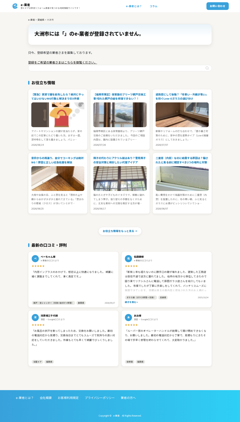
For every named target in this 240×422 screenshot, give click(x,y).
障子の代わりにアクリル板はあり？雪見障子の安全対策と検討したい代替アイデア (119, 160)
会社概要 (46, 397)
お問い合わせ (217, 6)
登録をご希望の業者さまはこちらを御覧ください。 (62, 62)
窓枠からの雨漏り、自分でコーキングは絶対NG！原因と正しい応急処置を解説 (57, 160)
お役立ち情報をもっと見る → (120, 231)
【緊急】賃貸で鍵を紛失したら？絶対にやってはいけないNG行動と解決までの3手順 (57, 96)
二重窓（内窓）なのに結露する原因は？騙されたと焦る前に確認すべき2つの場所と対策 (182, 160)
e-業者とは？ (134, 6)
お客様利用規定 (68, 397)
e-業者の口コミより (50, 260)
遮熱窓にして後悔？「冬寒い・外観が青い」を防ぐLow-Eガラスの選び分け (182, 96)
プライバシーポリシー (100, 397)
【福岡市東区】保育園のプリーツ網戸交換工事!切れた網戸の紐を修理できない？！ (119, 96)
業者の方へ (128, 397)
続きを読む (130, 301)
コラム (154, 6)
